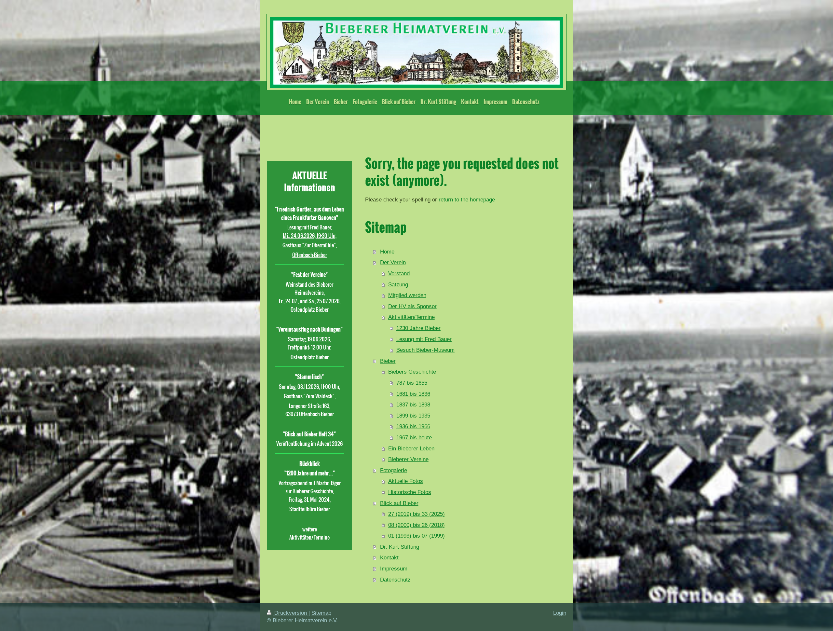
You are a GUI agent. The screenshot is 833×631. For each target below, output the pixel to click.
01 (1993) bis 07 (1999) (416, 536)
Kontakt (389, 558)
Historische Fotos (409, 492)
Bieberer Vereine (408, 459)
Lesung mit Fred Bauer (424, 339)
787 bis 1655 (411, 383)
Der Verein (393, 262)
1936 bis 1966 (413, 426)
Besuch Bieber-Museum (425, 350)
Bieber (388, 361)
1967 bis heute (414, 437)
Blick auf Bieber (399, 503)
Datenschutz (395, 580)
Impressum (393, 569)
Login (559, 613)
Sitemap (321, 613)
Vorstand (399, 273)
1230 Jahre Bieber (418, 328)
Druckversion (290, 613)
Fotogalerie (393, 470)
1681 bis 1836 (413, 394)
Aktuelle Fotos (405, 481)
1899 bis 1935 (413, 416)
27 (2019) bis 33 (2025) (416, 514)
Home (387, 252)
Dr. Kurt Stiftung (399, 547)
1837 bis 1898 (413, 405)
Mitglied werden (407, 295)
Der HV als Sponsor (412, 306)
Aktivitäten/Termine (411, 317)
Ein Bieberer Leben (411, 449)
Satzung (398, 284)
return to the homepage (467, 200)
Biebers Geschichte (412, 372)
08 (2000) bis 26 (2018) (416, 525)
